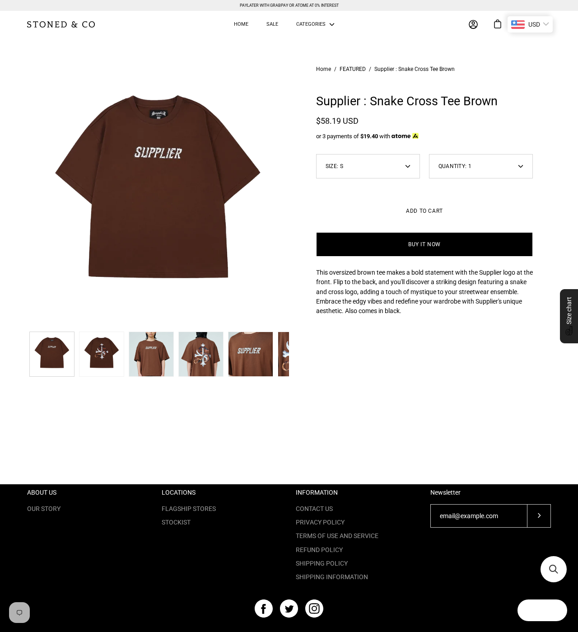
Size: (334, 166)
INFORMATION (317, 492)
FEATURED (353, 69)
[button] (569, 316)
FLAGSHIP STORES (189, 508)
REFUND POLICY (319, 549)
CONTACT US (314, 508)
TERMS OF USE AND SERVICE (337, 535)
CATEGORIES (311, 24)
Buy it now (424, 244)
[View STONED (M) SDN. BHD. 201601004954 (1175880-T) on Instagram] (314, 608)
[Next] (289, 196)
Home (323, 69)
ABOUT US (41, 492)
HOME (241, 24)
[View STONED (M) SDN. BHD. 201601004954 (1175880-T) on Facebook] (264, 608)
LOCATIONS (179, 492)
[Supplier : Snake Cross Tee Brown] (52, 354)
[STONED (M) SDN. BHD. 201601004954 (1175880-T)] (61, 24)
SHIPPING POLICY (322, 563)
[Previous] (27, 196)
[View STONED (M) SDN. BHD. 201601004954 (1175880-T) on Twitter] (289, 608)
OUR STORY (44, 508)
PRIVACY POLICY (320, 522)
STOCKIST (176, 522)
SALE (272, 24)
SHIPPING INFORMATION (332, 577)
